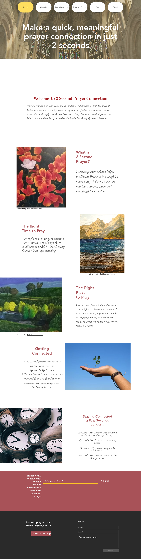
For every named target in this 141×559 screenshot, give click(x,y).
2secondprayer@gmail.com (39, 525)
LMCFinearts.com (35, 209)
